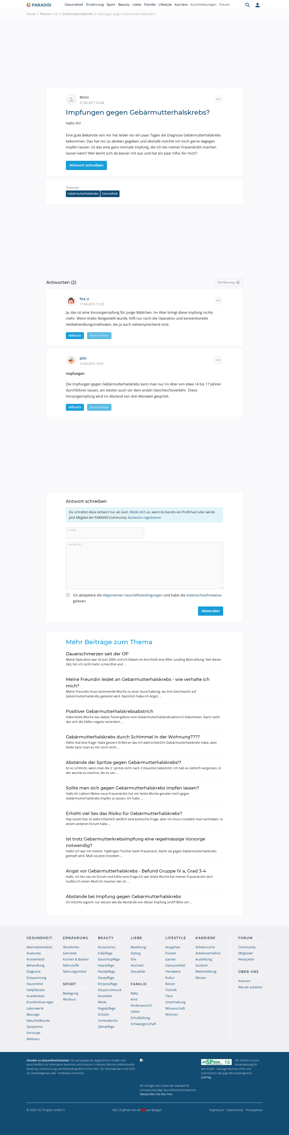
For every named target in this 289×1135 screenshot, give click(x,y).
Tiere (169, 996)
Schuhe (103, 1014)
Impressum (216, 1110)
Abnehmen (71, 947)
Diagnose (33, 971)
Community (247, 947)
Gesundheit (74, 4)
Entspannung (36, 978)
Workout (69, 999)
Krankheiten (36, 996)
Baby (134, 993)
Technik (171, 990)
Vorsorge (33, 1033)
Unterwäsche (108, 1020)
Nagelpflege (106, 1008)
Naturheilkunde (38, 1020)
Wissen (200, 978)
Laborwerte (35, 1008)
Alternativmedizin (39, 947)
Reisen (170, 984)
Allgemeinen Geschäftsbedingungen (133, 595)
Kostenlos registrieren (144, 517)
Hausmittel (35, 984)
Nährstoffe (71, 965)
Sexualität (138, 971)
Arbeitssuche (205, 947)
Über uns (248, 972)
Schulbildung (140, 1018)
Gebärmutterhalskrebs (77, 14)
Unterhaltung (175, 1002)
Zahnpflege (106, 1026)
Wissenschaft (175, 1008)
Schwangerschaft (143, 1024)
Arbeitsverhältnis (208, 953)
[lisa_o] (73, 300)
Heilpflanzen (36, 990)
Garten (170, 959)
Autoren (244, 981)
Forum (224, 4)
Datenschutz (235, 1110)
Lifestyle (165, 4)
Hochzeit (137, 965)
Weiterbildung (205, 971)
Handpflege (106, 971)
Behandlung (35, 965)
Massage (33, 1014)
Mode (102, 1002)
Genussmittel (175, 965)
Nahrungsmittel (74, 971)
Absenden (211, 611)
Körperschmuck (109, 990)
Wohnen (171, 1014)
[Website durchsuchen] (248, 5)
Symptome (35, 1026)
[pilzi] (73, 360)
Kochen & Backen (76, 959)
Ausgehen (172, 947)
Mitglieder (245, 953)
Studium (201, 965)
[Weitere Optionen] (218, 99)
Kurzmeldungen (203, 4)
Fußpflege (105, 953)
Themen (45, 14)
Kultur (170, 978)
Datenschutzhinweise (204, 595)
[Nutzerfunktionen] (257, 5)
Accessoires (106, 947)
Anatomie (34, 953)
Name (72, 530)
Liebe (137, 4)
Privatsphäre (254, 1110)
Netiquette (246, 959)
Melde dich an (140, 512)
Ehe (133, 959)
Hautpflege (106, 978)
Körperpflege (107, 984)
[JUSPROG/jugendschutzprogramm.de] (216, 1062)
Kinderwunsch (141, 1005)
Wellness (33, 1039)
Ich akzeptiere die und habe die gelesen (147, 598)
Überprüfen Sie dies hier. (156, 1094)
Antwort (75, 544)
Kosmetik (105, 996)
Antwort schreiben (86, 165)
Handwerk (172, 971)
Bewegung (70, 993)
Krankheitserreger (40, 1002)
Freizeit (170, 953)
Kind (134, 999)
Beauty (124, 4)
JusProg (206, 1077)
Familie (150, 4)
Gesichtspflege (109, 959)
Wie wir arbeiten (250, 987)
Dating (136, 953)
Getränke (70, 953)
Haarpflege (106, 965)
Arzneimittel (35, 959)
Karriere (181, 4)
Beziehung (138, 947)
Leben (135, 1011)
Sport (111, 4)
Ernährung (95, 4)
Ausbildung (203, 959)
